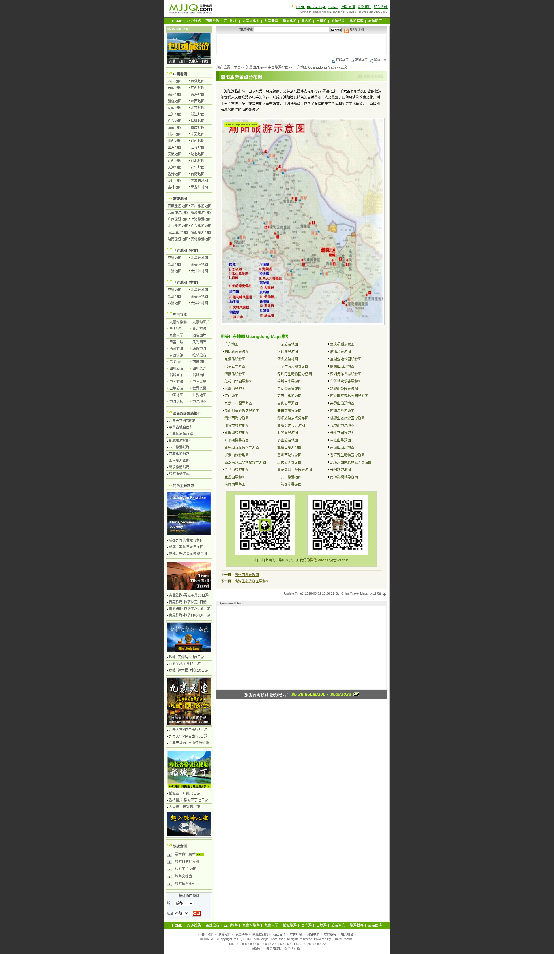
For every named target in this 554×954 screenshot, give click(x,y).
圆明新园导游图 (236, 352)
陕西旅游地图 (201, 233)
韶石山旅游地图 (289, 396)
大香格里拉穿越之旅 (184, 807)
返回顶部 (376, 593)
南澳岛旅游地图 (342, 411)
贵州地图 (174, 95)
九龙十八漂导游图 (238, 403)
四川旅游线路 (179, 447)
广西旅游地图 (178, 219)
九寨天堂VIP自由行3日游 (188, 730)
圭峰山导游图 (340, 440)
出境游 (321, 21)
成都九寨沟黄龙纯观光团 (188, 554)
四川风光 (199, 369)
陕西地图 (198, 101)
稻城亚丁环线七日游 (184, 793)
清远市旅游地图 (236, 426)
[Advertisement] (301, 45)
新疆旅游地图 (201, 213)
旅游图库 (375, 21)
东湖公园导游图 (289, 389)
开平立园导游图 (342, 433)
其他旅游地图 (201, 239)
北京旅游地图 (178, 226)
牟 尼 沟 (175, 329)
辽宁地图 (198, 167)
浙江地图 (198, 114)
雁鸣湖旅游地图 (236, 433)
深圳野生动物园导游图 (294, 374)
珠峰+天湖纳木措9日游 (186, 657)
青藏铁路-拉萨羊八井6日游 (189, 609)
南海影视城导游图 (344, 477)
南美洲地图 (199, 265)
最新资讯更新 (185, 854)
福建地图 (198, 121)
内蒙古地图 (199, 181)
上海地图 (174, 114)
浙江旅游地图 (178, 233)
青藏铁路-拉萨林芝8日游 (188, 602)
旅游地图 (180, 199)
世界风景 (199, 388)
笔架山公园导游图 (344, 389)
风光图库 (199, 342)
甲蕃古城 (176, 342)
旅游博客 (357, 21)
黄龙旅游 (199, 329)
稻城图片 (199, 375)
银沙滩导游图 (287, 352)
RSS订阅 (356, 30)
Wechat (324, 560)
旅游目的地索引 (187, 862)
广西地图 (198, 88)
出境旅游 (176, 388)
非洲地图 (174, 271)
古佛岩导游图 (287, 403)
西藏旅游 (212, 21)
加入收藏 (381, 7)
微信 (313, 560)
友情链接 (330, 934)
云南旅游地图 (178, 213)
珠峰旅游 (199, 349)
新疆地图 (174, 101)
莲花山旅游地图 (236, 470)
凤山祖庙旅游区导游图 (241, 411)
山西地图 (174, 141)
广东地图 (231, 344)
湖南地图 (174, 108)
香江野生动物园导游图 (347, 455)
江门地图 (231, 396)
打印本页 (342, 59)
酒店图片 (199, 335)
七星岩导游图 (234, 367)
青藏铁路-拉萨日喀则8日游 (189, 615)
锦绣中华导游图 (289, 381)
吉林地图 (174, 187)
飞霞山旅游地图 (342, 426)
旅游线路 (194, 21)
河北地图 (198, 161)
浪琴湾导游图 (287, 433)
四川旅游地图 (201, 206)
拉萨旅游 (199, 355)
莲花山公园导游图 (238, 381)
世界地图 (180, 251)
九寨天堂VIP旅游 (182, 421)
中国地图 (180, 74)
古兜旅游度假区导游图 (241, 448)
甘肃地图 (174, 134)
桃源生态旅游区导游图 (347, 418)
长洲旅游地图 (340, 470)
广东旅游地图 (287, 344)
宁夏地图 (198, 134)
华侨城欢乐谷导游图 (345, 381)
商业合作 (279, 934)
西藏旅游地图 (178, 206)
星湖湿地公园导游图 (345, 359)
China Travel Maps (354, 593)
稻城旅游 (290, 21)
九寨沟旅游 (251, 21)
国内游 (306, 21)
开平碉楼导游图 (236, 440)
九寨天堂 (271, 21)
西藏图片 (199, 362)
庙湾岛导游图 (340, 352)
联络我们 (364, 7)
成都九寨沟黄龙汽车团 (186, 547)
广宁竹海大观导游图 (292, 367)
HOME (300, 7)
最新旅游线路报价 (187, 414)
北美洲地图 (199, 258)
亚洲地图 (174, 258)
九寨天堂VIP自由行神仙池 (189, 743)
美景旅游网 (274, 948)
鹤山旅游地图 (287, 440)
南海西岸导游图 (289, 484)
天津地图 (174, 167)
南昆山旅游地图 (342, 448)
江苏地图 (198, 148)
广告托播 (296, 934)
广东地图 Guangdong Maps (314, 67)
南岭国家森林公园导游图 (349, 396)
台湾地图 (198, 174)
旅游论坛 (176, 402)
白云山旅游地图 (289, 477)
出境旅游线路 (179, 467)
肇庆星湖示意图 (342, 344)
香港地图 (174, 174)
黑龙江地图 (199, 187)
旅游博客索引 (185, 884)
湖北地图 (198, 154)
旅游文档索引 (185, 876)
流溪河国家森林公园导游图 (351, 463)
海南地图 (174, 128)
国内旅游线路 (179, 461)
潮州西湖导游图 (236, 418)
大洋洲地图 (199, 271)
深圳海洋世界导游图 (345, 374)
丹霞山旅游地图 (342, 403)
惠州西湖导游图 (289, 455)
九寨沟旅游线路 (181, 434)
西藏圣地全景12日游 (185, 664)
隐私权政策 (260, 934)
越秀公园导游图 (289, 463)
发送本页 (361, 59)
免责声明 (241, 934)
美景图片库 (254, 67)
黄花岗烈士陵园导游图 (294, 470)
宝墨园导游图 (234, 477)
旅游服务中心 (179, 474)
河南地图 (198, 141)
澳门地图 (174, 181)
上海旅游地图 (201, 219)
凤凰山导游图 (234, 389)
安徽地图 (174, 154)
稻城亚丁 (176, 375)
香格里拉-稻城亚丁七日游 (188, 800)
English (333, 7)
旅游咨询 (338, 21)
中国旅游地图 (278, 67)
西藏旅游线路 (179, 454)
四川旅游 (231, 21)
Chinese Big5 (316, 7)
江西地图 (174, 161)
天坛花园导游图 (289, 411)
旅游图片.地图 (185, 869)
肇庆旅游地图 (287, 359)
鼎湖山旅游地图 (342, 367)
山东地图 (174, 148)
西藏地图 (198, 81)
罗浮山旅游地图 (236, 455)
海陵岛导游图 (234, 374)
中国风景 (199, 382)
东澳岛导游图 (234, 359)
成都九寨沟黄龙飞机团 (186, 540)
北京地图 (198, 108)
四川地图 (174, 81)
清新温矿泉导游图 (291, 426)
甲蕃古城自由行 (181, 427)
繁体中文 (380, 59)
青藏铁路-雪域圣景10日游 (189, 595)
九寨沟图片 (201, 322)
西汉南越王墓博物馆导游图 (245, 463)
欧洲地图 (174, 265)
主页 (237, 67)
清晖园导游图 (234, 484)
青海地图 (198, 95)
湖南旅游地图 (178, 239)
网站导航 (348, 7)
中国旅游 (176, 382)
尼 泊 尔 (175, 362)
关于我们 (207, 934)
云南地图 (174, 88)
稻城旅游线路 (179, 441)
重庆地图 (198, 128)
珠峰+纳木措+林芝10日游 (188, 670)
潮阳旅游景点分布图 (292, 418)
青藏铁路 (176, 355)
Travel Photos (343, 939)
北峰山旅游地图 (289, 448)
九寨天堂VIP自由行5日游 (188, 736)
